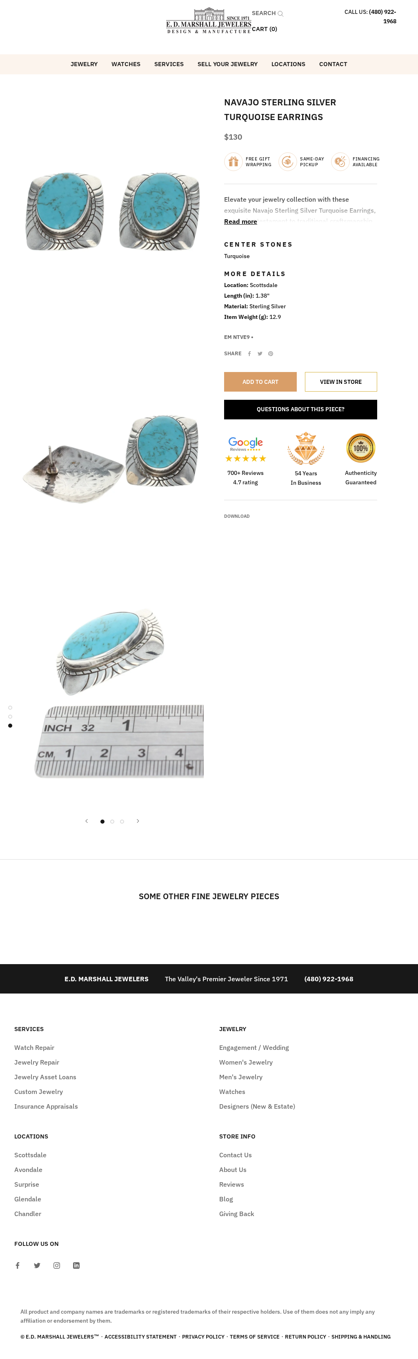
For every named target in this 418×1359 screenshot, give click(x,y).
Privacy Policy (203, 1336)
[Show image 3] (122, 822)
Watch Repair (34, 1047)
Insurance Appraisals (46, 1106)
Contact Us (235, 1155)
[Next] (138, 821)
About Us (233, 1169)
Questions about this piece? (301, 409)
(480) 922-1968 (329, 979)
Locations (288, 64)
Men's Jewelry (240, 1077)
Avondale (28, 1169)
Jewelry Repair (36, 1062)
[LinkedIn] (76, 1264)
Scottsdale (30, 1155)
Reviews (231, 1184)
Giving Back (236, 1214)
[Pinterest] (270, 353)
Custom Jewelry (38, 1091)
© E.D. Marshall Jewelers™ (59, 1336)
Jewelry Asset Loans (45, 1077)
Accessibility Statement (140, 1336)
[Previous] (86, 821)
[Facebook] (249, 353)
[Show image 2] (112, 822)
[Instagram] (56, 1264)
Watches (125, 64)
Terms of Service (255, 1336)
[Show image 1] (102, 822)
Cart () (264, 29)
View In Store (341, 381)
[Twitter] (260, 353)
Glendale (27, 1199)
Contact (333, 64)
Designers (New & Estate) (257, 1106)
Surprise (26, 1184)
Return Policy (305, 1336)
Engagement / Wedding (254, 1047)
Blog (226, 1199)
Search (265, 13)
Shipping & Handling (361, 1336)
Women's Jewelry (246, 1062)
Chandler (27, 1214)
